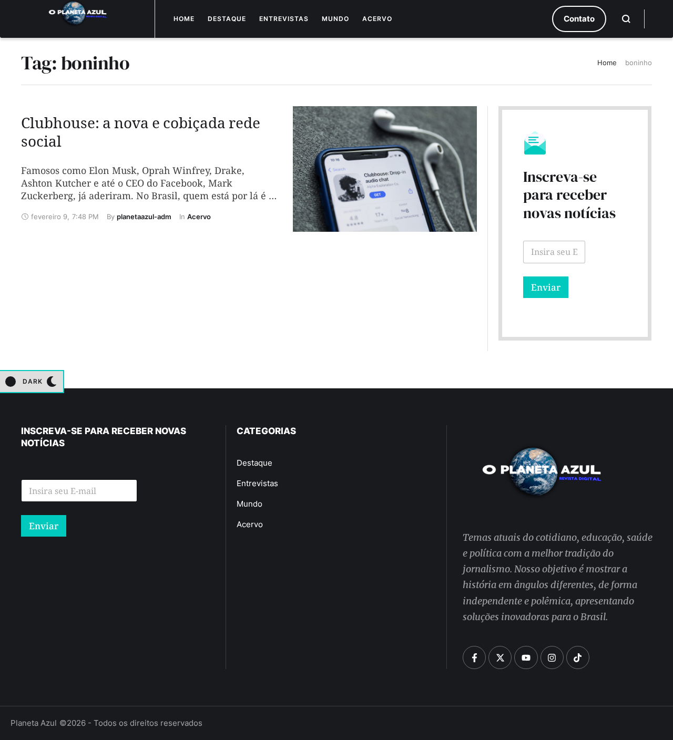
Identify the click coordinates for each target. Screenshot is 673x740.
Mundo (335, 19)
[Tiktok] (577, 657)
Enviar (545, 287)
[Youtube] (525, 657)
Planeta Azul (34, 723)
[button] (579, 19)
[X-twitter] (500, 657)
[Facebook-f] (474, 657)
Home (184, 19)
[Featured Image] (384, 169)
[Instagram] (552, 657)
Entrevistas (284, 19)
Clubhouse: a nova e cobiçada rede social (140, 135)
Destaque (227, 19)
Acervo (377, 19)
